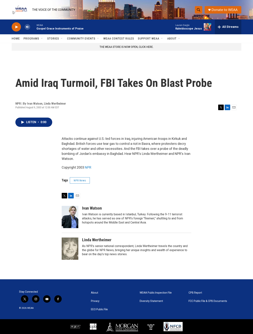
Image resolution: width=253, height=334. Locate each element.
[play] (16, 27)
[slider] (33, 27)
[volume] (27, 27)
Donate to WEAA (225, 10)
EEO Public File (99, 309)
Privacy (95, 301)
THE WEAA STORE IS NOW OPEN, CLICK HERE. (127, 46)
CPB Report (195, 292)
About (172, 38)
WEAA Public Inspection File (156, 292)
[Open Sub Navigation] (42, 38)
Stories (53, 38)
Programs (31, 38)
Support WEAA (148, 38)
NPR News (80, 180)
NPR (88, 167)
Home (16, 38)
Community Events (81, 38)
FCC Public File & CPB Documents (208, 301)
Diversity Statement (151, 301)
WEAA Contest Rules (118, 38)
